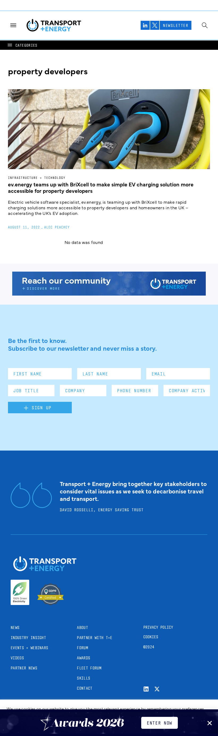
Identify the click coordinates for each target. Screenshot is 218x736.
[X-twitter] (157, 689)
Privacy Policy (158, 627)
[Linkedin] (146, 689)
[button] (22, 45)
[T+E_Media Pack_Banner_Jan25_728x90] (109, 294)
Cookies (150, 636)
